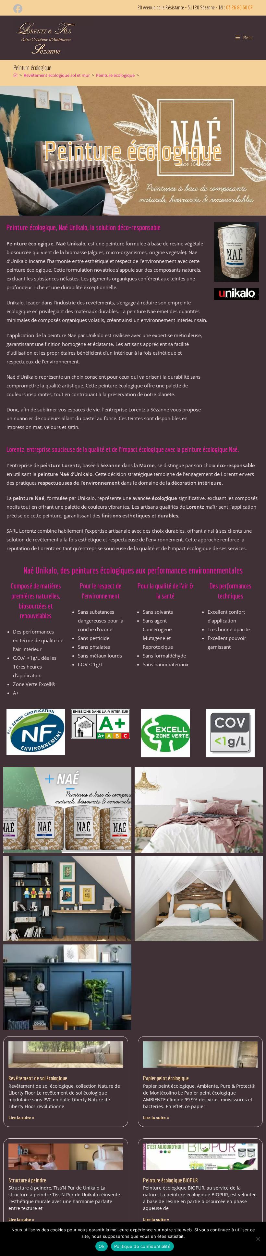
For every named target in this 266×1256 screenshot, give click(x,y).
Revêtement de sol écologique (37, 1078)
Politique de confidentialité (142, 1246)
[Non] (258, 1239)
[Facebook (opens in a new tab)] (18, 8)
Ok (101, 1246)
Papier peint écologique (166, 1078)
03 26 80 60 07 (239, 7)
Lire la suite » (21, 1117)
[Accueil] (15, 75)
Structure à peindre (27, 1180)
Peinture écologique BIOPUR (170, 1180)
